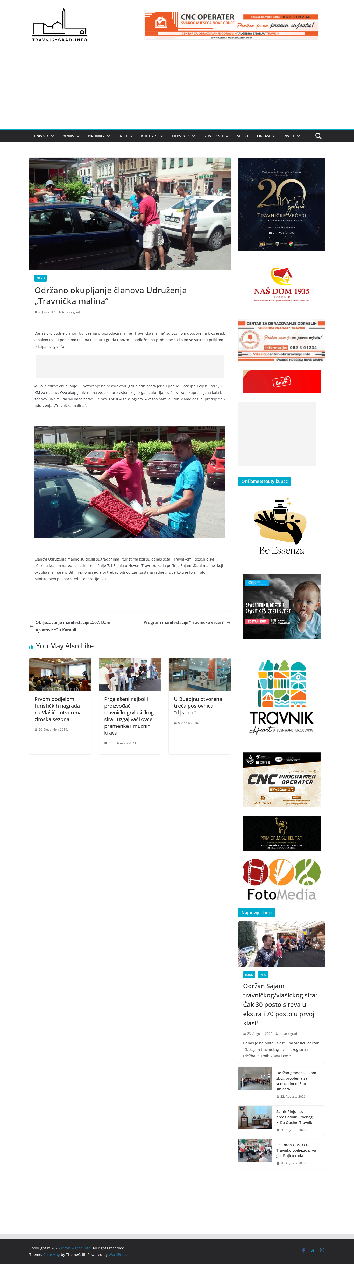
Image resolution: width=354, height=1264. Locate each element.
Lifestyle (180, 135)
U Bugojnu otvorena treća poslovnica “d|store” (198, 705)
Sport (243, 135)
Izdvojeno (213, 135)
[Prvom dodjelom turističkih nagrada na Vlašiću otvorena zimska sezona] (60, 662)
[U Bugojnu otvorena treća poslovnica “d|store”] (200, 662)
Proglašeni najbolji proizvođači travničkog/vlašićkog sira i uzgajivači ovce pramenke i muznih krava (129, 715)
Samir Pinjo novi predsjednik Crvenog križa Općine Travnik (294, 1117)
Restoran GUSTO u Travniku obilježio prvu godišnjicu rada (296, 1150)
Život (289, 135)
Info (123, 135)
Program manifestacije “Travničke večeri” (184, 622)
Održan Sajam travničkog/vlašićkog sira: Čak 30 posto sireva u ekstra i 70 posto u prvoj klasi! (280, 1004)
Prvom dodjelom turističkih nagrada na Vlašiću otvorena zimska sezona (58, 709)
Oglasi (263, 135)
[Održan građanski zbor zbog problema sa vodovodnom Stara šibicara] (255, 1085)
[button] (51, 136)
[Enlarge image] (318, 164)
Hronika (96, 135)
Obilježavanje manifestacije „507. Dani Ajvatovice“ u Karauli (73, 626)
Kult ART (149, 135)
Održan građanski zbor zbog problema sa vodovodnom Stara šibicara (296, 1080)
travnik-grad (71, 312)
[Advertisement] (177, 90)
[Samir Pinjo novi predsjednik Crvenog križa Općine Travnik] (255, 1121)
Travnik (41, 135)
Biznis (68, 135)
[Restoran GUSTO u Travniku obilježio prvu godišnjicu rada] (255, 1154)
